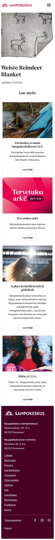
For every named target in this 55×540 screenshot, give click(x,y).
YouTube (49, 520)
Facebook (35, 520)
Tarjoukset (10, 475)
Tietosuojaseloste (12, 520)
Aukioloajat (10, 495)
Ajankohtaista (12, 470)
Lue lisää (27, 169)
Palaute (8, 528)
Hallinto (8, 485)
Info (6, 490)
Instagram (42, 520)
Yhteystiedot (11, 480)
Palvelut (8, 465)
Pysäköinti (10, 504)
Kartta (7, 509)
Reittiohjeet (10, 500)
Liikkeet (8, 455)
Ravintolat (10, 460)
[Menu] (49, 5)
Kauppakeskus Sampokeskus (16, 4)
